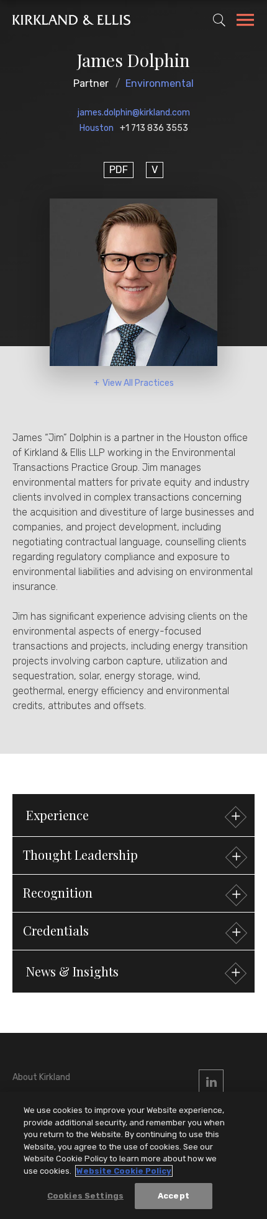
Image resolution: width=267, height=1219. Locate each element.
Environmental (159, 83)
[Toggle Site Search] (219, 19)
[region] (133, 1155)
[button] (133, 855)
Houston (96, 128)
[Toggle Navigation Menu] (245, 21)
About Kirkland (41, 1077)
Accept (173, 1195)
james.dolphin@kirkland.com (134, 112)
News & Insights (72, 971)
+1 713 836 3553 (154, 128)
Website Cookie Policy (123, 1171)
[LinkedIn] (211, 1081)
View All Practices (138, 383)
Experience (57, 814)
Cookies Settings (85, 1195)
